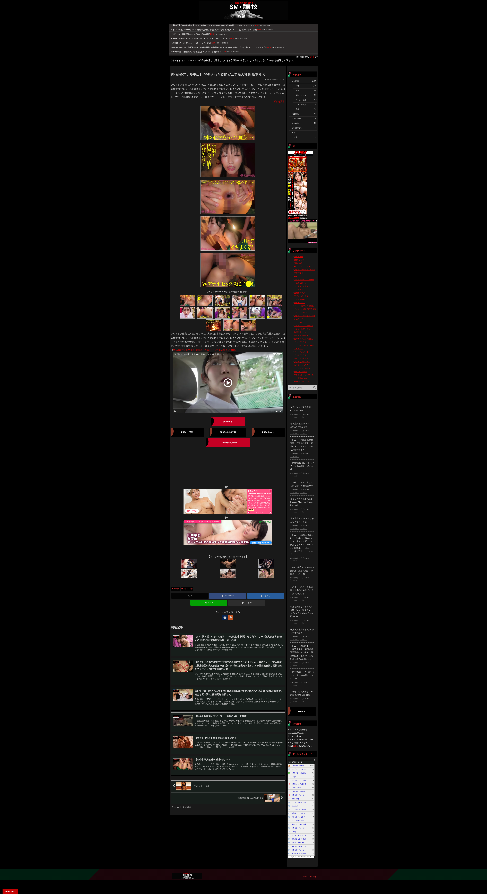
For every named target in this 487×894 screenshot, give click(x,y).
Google (294, 777)
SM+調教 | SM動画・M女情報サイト (304, 765)
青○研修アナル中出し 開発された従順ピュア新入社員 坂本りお (205, 350)
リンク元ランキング (295, 762)
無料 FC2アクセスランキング (301, 857)
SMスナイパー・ (300, 372)
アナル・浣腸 (188, 589)
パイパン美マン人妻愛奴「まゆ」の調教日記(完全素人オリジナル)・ (305, 309)
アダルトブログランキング (304, 270)
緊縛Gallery (295, 799)
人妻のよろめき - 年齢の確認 (301, 824)
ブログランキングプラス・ (304, 375)
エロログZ (298, 322)
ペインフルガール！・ (303, 352)
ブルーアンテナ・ (301, 342)
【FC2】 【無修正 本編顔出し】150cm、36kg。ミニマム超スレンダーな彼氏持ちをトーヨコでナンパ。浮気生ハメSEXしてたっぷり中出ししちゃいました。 (302, 544)
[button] (246, 603)
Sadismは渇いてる (301, 382)
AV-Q (296, 276)
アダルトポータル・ (302, 296)
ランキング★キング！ (303, 286)
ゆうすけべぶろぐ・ (302, 365)
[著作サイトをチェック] (225, 617)
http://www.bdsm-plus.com (300, 853)
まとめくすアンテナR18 (303, 326)
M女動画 (176, 589)
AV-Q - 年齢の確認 (298, 820)
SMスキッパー (300, 260)
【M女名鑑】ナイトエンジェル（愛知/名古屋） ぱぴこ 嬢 (302, 675)
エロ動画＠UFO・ (301, 378)
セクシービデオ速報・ (303, 329)
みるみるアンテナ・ (302, 362)
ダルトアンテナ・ (301, 355)
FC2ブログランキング (303, 266)
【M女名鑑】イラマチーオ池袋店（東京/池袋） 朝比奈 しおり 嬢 (302, 570)
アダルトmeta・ (300, 299)
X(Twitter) (295, 806)
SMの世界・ (299, 263)
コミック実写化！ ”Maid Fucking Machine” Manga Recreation (301, 502)
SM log (294, 832)
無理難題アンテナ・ (302, 332)
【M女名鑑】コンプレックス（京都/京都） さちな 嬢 (302, 466)
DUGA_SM (298, 257)
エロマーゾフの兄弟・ (303, 368)
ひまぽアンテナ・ (301, 336)
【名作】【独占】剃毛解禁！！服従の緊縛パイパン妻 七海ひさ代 (301, 590)
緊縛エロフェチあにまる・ (304, 339)
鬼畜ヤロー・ (299, 303)
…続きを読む (278, 101)
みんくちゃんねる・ (302, 358)
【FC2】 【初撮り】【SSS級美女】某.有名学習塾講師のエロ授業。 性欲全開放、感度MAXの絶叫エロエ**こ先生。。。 (301, 652)
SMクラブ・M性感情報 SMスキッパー (305, 773)
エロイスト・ (299, 289)
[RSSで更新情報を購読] (230, 617)
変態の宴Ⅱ (298, 273)
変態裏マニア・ (300, 293)
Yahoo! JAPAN (296, 788)
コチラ (311, 57)
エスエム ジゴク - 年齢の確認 (301, 780)
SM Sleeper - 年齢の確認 (300, 784)
